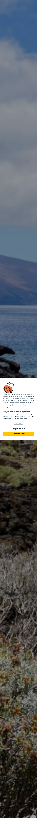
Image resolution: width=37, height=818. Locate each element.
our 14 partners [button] (22, 394)
